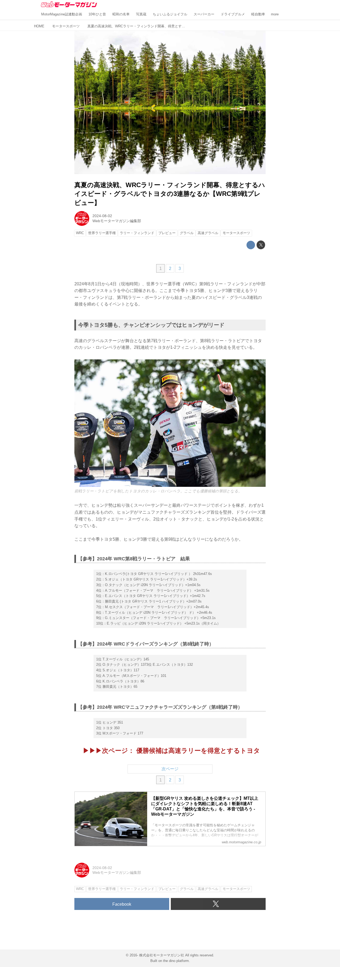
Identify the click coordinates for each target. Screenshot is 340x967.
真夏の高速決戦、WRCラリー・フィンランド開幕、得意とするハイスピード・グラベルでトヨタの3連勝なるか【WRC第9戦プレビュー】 (169, 193)
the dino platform (176, 961)
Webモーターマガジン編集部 (116, 221)
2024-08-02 (102, 216)
